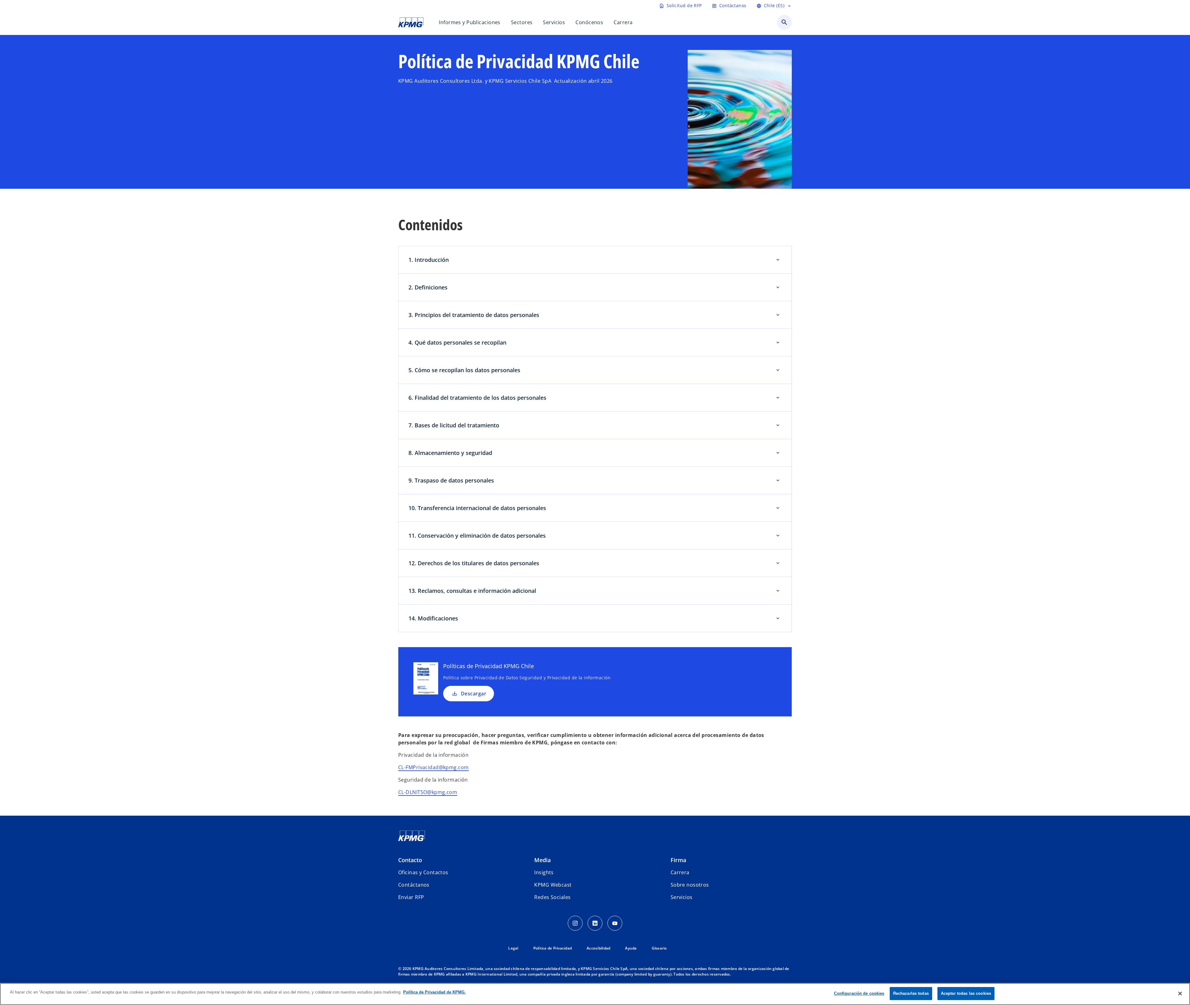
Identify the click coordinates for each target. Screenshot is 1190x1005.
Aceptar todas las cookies (966, 993)
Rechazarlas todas (911, 993)
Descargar (473, 693)
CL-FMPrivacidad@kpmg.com (433, 767)
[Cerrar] (1180, 993)
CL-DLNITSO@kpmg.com (427, 792)
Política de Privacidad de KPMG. (434, 992)
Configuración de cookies (859, 993)
